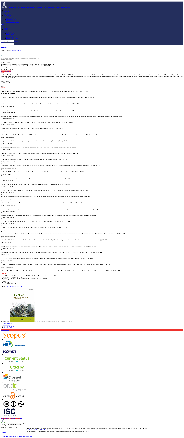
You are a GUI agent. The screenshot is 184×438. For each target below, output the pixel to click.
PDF (2, 71)
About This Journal (10, 16)
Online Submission (5, 330)
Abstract (2, 72)
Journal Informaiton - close (16, 418)
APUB (89, 431)
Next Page (18, 50)
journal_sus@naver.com (46, 429)
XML (4, 71)
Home (4, 10)
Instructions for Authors (11, 19)
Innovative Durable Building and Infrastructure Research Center (17, 436)
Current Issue (6, 11)
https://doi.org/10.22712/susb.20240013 (15, 286)
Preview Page (13, 50)
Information (3, 273)
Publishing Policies (10, 20)
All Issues (5, 13)
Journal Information (7, 15)
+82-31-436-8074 (32, 429)
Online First (6, 14)
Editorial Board (9, 18)
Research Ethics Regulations (12, 22)
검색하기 (16, 41)
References (3, 87)
